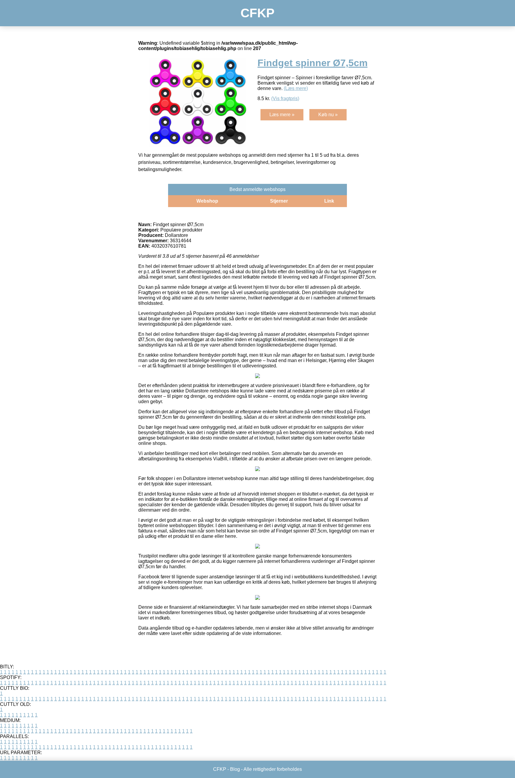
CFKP (257, 13)
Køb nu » (328, 114)
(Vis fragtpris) (285, 98)
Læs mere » (281, 114)
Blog (235, 769)
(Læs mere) (296, 88)
